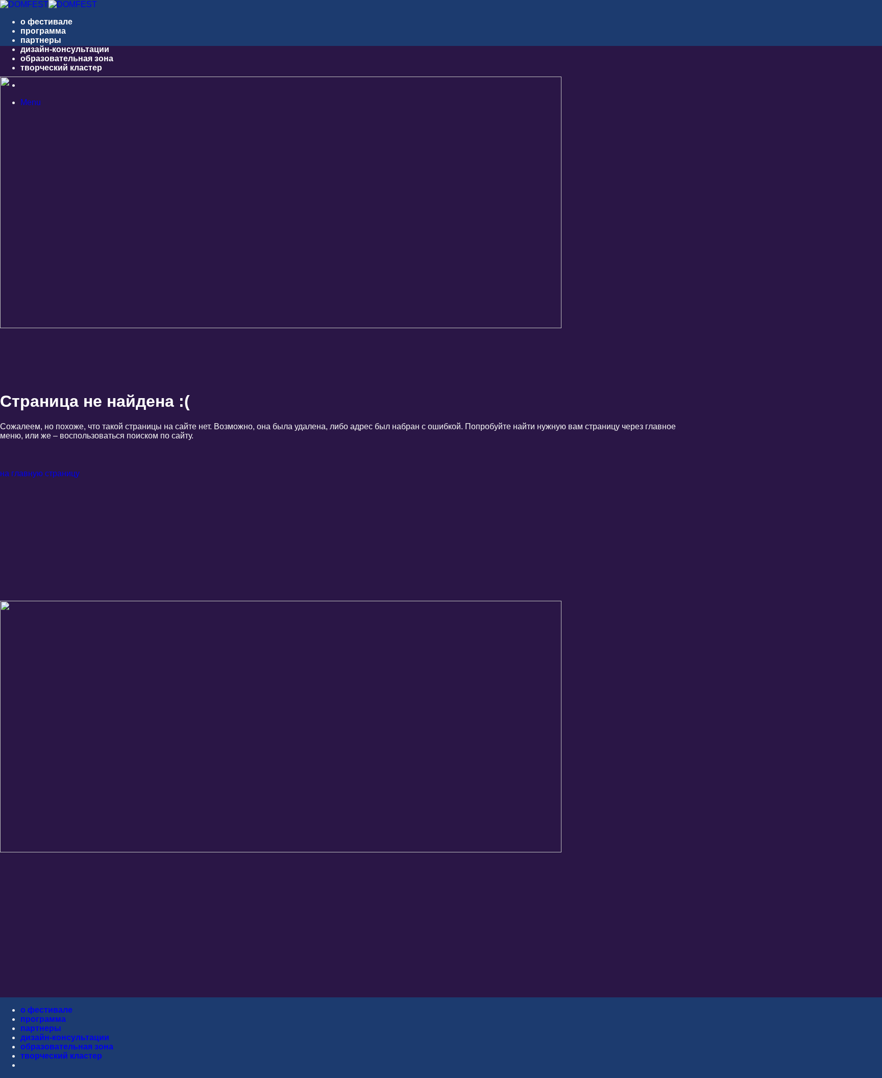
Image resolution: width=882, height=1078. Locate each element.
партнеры (40, 40)
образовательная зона (66, 58)
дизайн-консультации (64, 49)
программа (43, 31)
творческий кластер (61, 67)
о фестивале (46, 21)
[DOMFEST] (48, 4)
